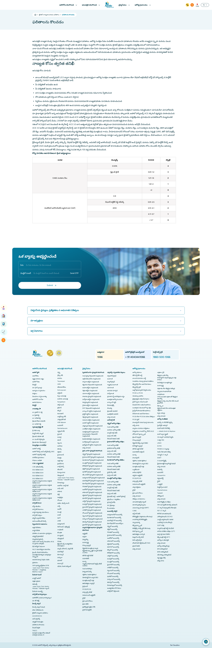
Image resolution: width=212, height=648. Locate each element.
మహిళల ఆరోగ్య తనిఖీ (113, 430)
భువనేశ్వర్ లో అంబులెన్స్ (114, 520)
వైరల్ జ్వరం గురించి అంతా (140, 402)
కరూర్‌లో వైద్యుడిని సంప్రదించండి (91, 498)
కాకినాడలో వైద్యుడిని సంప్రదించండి (92, 492)
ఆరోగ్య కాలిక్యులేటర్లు (163, 546)
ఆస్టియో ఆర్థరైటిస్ (137, 475)
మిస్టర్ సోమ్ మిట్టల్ (37, 433)
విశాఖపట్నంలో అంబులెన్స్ (114, 585)
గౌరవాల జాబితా (37, 460)
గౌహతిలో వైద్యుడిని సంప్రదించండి (91, 486)
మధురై (59, 437)
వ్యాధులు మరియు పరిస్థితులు (141, 428)
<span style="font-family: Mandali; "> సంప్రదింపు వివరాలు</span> (40, 570)
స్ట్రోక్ (83, 598)
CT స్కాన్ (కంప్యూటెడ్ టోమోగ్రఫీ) (166, 508)
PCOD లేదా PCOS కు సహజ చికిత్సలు (143, 416)
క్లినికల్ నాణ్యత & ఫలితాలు (40, 613)
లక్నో (58, 506)
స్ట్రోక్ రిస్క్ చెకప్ (111, 472)
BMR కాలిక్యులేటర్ (162, 552)
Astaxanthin (161, 475)
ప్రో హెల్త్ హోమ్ (111, 502)
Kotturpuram (61, 390)
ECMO (159, 446)
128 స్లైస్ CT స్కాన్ (162, 455)
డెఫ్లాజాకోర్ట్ (160, 478)
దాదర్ (59, 515)
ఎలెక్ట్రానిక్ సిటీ (61, 419)
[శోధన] (192, 5)
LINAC (159, 443)
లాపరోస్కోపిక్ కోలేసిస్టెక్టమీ (139, 519)
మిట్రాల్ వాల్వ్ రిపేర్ (138, 537)
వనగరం (59, 378)
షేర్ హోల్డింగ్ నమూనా (38, 546)
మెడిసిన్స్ (159, 469)
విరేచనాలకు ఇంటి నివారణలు (140, 413)
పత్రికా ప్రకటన (36, 581)
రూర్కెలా (59, 557)
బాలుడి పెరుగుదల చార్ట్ (139, 378)
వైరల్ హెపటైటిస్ (87, 610)
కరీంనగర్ (59, 469)
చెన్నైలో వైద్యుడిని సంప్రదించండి (91, 454)
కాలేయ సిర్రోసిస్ (136, 472)
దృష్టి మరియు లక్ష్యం (38, 379)
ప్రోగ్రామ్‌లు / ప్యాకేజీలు (113, 499)
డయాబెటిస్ (85, 558)
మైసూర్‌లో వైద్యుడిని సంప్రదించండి (92, 507)
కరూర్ (59, 440)
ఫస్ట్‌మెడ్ (59, 393)
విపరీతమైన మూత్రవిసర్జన (164, 382)
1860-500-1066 (161, 357)
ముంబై (59, 512)
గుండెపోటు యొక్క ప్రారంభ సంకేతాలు (143, 381)
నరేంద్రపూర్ (60, 538)
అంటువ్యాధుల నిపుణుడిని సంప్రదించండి (90, 435)
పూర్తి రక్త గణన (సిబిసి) (163, 534)
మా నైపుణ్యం (111, 505)
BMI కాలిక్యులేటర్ (162, 549)
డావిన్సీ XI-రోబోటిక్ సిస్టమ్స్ (165, 422)
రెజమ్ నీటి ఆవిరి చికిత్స (164, 452)
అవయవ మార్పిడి (112, 390)
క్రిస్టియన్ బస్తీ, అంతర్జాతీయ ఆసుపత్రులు (65, 545)
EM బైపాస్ (60, 535)
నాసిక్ (59, 521)
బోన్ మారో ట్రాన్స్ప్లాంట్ (139, 434)
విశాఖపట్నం (60, 482)
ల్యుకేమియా (135, 469)
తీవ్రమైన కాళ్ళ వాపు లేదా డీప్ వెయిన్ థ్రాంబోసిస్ (168, 402)
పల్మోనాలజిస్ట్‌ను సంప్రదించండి (90, 399)
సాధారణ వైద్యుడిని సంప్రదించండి (91, 396)
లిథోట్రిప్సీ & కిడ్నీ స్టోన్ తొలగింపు (141, 528)
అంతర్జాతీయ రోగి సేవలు (114, 588)
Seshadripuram (62, 428)
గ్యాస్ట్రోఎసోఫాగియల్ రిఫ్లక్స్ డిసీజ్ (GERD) (92, 565)
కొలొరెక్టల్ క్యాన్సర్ (137, 446)
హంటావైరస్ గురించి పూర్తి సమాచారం (142, 422)
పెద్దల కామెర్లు (161, 413)
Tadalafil (160, 493)
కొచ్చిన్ (59, 411)
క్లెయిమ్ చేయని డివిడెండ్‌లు (40, 552)
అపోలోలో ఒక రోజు (37, 399)
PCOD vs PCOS (137, 393)
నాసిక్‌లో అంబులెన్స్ (112, 567)
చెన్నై (58, 372)
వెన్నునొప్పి (85, 539)
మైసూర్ (59, 434)
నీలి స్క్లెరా (160, 406)
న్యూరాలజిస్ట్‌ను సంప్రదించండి (90, 382)
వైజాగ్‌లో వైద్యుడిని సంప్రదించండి (91, 525)
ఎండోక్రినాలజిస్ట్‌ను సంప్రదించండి (91, 429)
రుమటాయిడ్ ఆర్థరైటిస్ (88, 595)
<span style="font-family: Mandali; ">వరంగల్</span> (66, 479)
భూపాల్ (59, 560)
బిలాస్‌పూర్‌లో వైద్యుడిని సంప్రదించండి (93, 483)
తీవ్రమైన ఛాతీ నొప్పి (162, 375)
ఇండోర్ (59, 509)
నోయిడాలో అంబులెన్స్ (113, 573)
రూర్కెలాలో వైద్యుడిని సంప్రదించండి (92, 519)
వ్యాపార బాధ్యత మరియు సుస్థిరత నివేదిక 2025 (42, 495)
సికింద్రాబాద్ (60, 475)
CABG (134, 511)
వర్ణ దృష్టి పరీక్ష (161, 558)
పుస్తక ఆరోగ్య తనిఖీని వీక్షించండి (3, 324)
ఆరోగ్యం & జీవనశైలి (163, 540)
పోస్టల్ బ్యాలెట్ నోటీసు (38, 518)
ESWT (159, 458)
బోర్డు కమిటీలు (36, 506)
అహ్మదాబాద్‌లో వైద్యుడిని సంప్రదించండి (93, 478)
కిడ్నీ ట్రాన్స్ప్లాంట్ (137, 525)
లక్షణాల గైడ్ (160, 372)
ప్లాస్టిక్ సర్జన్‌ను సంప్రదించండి (90, 414)
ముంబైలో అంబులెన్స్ (113, 562)
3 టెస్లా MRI (160, 440)
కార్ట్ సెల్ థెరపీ (136, 514)
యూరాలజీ (110, 387)
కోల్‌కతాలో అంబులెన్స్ (113, 553)
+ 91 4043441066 (135, 357)
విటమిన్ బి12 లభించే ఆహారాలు (141, 405)
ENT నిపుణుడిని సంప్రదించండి (91, 408)
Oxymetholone (162, 490)
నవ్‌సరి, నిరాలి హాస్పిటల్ (64, 566)
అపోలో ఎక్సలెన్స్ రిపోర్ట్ (39, 454)
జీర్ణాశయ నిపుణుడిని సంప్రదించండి (92, 385)
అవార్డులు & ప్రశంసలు (38, 390)
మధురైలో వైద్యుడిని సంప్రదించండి (91, 504)
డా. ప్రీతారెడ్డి (35, 415)
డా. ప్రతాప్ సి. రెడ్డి (37, 412)
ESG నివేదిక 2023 (37, 475)
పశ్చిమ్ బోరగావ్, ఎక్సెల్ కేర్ (65, 549)
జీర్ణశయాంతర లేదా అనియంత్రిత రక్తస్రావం (166, 409)
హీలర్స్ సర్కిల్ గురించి (38, 607)
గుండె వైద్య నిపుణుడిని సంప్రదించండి (92, 376)
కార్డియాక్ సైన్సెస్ (111, 376)
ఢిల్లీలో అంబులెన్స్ (112, 529)
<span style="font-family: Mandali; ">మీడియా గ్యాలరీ (40, 587)
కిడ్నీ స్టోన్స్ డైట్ (136, 387)
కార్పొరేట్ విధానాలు (37, 509)
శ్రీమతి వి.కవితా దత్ (38, 436)
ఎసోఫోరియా (161, 394)
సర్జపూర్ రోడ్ (61, 431)
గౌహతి (59, 541)
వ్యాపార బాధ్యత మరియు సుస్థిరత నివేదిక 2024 (42, 490)
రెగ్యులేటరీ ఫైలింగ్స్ (37, 539)
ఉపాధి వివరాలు (37, 402)
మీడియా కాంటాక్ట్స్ (37, 591)
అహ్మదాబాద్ (61, 524)
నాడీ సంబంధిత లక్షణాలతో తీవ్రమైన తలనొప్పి (167, 398)
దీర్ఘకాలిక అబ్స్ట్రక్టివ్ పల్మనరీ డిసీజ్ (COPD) (92, 551)
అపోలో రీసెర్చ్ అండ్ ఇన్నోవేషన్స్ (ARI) (43, 451)
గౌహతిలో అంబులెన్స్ (113, 532)
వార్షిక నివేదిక (36, 530)
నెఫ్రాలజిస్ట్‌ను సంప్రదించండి (89, 390)
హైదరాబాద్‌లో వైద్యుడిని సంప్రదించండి (93, 457)
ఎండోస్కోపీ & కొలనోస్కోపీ (164, 522)
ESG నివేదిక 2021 (37, 478)
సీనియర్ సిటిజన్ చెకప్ (113, 439)
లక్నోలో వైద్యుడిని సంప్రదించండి (91, 501)
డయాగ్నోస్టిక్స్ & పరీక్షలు (164, 502)
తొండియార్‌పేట (61, 387)
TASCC (34, 630)
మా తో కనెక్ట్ (35, 601)
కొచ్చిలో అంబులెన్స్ (112, 550)
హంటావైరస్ (135, 458)
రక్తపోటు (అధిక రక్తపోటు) (89, 574)
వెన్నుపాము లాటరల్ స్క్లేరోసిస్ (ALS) (143, 431)
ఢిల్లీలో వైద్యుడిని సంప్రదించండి (91, 469)
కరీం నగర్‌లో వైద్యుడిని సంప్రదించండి (92, 475)
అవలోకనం (35, 376)
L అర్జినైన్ (159, 484)
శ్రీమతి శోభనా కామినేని (38, 421)
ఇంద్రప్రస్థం (60, 497)
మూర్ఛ (84, 561)
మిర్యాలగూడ (61, 472)
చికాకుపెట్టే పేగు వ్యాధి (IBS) (90, 577)
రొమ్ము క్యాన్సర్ (86, 545)
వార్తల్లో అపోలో (36, 578)
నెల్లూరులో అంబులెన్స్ (113, 570)
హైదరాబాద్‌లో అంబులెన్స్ (114, 535)
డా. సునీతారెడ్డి (36, 418)
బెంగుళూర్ (60, 413)
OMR (59, 384)
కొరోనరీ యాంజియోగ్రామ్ (164, 514)
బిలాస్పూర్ (60, 554)
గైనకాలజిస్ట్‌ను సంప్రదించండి (90, 405)
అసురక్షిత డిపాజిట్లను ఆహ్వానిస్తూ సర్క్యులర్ (41, 556)
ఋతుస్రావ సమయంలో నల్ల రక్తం (141, 408)
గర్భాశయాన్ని (136, 522)
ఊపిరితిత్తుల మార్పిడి (138, 534)
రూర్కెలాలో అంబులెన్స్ (113, 579)
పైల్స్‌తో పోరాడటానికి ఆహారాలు (141, 411)
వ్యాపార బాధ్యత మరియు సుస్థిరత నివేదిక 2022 (42, 486)
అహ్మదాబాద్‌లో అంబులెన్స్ (114, 514)
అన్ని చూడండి (86, 448)
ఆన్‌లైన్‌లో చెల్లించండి (113, 591)
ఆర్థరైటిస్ (84, 533)
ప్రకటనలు (35, 562)
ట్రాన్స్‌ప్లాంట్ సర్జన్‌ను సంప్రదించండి (91, 445)
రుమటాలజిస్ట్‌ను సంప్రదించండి (90, 420)
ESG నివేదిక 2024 (37, 473)
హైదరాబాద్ (60, 455)
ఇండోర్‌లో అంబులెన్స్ (113, 538)
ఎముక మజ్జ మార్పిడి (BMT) (140, 508)
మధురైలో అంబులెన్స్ (113, 559)
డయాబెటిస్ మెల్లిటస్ (138, 452)
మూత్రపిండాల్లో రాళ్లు (88, 580)
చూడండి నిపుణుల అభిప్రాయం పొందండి (3, 332)
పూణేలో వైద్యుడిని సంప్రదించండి (91, 472)
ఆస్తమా (84, 536)
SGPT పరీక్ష (160, 525)
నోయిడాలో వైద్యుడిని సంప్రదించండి (92, 513)
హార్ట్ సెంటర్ (60, 405)
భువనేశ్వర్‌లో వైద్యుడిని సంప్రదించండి (93, 481)
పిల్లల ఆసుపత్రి (61, 396)
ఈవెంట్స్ (34, 584)
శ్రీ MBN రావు (36, 430)
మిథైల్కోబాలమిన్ (162, 487)
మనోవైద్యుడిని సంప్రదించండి (90, 442)
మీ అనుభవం (111, 508)
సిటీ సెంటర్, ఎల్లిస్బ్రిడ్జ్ (63, 527)
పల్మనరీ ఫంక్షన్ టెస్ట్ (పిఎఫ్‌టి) (165, 528)
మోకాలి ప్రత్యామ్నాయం (139, 505)
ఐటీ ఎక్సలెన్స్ (36, 619)
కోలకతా (59, 533)
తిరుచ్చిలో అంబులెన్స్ (113, 582)
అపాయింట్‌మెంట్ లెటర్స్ (39, 521)
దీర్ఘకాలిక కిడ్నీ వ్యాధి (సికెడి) (140, 443)
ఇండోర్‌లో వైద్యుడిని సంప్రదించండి (91, 489)
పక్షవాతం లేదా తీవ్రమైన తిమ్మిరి (166, 388)
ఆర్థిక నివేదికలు (36, 527)
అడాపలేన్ (160, 472)
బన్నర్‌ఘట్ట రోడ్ (61, 416)
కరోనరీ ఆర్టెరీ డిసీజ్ (87, 555)
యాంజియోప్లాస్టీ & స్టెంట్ (139, 502)
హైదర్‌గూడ (60, 463)
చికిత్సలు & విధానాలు (138, 499)
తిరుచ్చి (59, 449)
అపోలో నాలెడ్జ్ (36, 449)
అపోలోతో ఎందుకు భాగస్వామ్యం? (42, 598)
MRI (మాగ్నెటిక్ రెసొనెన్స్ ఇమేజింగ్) (167, 505)
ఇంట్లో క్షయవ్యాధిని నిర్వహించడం (141, 390)
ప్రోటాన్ (59, 408)
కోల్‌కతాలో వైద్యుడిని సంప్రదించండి (92, 466)
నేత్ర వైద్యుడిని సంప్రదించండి (90, 417)
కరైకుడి (59, 452)
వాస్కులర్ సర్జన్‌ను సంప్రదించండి (91, 411)
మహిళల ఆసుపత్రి (62, 399)
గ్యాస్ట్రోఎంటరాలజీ (112, 385)
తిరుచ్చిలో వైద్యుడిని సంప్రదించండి (92, 522)
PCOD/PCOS (86, 589)
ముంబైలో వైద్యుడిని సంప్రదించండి (91, 463)
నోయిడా (59, 500)
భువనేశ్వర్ (60, 552)
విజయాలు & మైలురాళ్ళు (39, 396)
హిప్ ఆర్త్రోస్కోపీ (137, 540)
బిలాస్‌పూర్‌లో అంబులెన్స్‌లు (115, 523)
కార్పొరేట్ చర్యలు (37, 515)
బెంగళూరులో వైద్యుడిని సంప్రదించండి (93, 460)
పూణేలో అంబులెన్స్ (112, 576)
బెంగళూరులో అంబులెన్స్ (114, 517)
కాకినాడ (59, 491)
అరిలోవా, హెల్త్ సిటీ (62, 485)
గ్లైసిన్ (158, 481)
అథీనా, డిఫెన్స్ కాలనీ (63, 503)
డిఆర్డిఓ (59, 458)
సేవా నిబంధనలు (175, 645)
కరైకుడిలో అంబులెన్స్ (113, 544)
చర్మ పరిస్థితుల (136, 487)
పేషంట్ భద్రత (36, 628)
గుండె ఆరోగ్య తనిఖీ (112, 427)
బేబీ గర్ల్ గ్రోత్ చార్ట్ (137, 375)
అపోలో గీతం (36, 382)
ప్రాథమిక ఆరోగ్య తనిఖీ (113, 448)
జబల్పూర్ (60, 563)
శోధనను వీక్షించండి (3, 340)
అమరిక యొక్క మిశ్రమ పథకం (40, 559)
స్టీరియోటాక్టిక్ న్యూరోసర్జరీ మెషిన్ (166, 463)
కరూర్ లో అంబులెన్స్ (113, 547)
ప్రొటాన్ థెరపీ (136, 546)
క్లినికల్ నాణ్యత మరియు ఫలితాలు (49, 15)
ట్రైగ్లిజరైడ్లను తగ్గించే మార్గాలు (140, 399)
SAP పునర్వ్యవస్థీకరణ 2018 (40, 565)
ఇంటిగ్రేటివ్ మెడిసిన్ (112, 414)
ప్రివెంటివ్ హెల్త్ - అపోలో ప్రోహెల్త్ (116, 496)
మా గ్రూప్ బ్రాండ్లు (37, 387)
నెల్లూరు (59, 443)
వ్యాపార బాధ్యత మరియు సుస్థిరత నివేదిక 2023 (42, 482)
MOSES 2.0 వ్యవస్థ (163, 449)
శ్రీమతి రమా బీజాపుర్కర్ (39, 442)
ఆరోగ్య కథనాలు (137, 372)
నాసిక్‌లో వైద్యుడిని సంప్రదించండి (91, 510)
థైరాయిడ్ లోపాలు (87, 601)
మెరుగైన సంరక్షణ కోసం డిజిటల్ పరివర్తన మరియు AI (41, 634)
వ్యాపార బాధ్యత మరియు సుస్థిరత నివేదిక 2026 (42, 499)
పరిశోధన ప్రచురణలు (38, 457)
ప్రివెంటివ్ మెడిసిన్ (112, 411)
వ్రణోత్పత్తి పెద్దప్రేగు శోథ (88, 607)
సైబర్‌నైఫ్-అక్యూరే (162, 425)
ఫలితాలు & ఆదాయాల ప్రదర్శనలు (42, 533)
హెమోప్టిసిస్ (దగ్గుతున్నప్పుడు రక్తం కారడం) (166, 379)
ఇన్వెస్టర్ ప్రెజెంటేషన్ (37, 536)
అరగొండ (59, 446)
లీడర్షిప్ (34, 385)
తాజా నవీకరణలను (37, 610)
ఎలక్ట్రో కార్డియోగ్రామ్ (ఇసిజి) (165, 519)
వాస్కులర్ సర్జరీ (111, 402)
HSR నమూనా (61, 422)
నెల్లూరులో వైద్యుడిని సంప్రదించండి (92, 516)
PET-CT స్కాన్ (161, 511)
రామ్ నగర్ (60, 488)
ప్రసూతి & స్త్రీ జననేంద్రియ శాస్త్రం (116, 396)
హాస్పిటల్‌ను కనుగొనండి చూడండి (3, 315)
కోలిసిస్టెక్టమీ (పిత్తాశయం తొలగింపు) (142, 516)
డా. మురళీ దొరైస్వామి (38, 439)
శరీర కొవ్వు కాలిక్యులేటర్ (164, 555)
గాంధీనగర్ (60, 530)
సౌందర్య (109, 408)
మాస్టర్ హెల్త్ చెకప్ (112, 433)
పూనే (58, 518)
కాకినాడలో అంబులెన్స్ (113, 541)
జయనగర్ (60, 425)
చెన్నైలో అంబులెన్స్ (112, 526)
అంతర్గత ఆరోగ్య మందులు (114, 399)
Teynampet (61, 381)
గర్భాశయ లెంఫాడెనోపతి (164, 391)
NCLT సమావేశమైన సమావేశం (41, 549)
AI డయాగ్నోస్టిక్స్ (161, 461)
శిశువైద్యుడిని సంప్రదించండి (90, 402)
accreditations (37, 616)
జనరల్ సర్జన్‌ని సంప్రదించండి (90, 423)
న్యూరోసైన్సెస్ (111, 382)
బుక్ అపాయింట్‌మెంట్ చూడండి (3, 307)
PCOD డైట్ (135, 419)
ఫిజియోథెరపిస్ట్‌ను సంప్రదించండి (91, 439)
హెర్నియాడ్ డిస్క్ (87, 571)
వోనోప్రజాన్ (160, 496)
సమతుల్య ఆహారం (137, 396)
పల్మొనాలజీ (110, 393)
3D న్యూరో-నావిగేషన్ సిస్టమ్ (165, 437)
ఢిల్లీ (58, 494)
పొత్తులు (34, 393)
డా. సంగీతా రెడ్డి (36, 424)
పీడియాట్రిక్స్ (110, 405)
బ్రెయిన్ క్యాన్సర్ (136, 437)
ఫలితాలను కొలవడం (38, 625)
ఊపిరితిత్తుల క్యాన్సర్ (88, 583)
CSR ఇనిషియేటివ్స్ (37, 467)
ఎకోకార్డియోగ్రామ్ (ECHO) (164, 516)
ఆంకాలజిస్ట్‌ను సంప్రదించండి (90, 387)
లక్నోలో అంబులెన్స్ (112, 556)
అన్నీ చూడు (135, 425)
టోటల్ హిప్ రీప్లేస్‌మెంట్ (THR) (141, 543)
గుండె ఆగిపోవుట (87, 569)
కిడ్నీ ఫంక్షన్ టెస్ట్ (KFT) (163, 537)
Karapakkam (61, 402)
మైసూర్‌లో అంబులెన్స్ (113, 564)
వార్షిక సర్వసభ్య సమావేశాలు (40, 512)
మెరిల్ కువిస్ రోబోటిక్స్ (163, 428)
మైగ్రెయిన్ (85, 586)
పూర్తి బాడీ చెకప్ (111, 436)
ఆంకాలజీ (110, 379)
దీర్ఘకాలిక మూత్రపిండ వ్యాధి (90, 548)
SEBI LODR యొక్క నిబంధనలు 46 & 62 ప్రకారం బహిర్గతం (43, 542)
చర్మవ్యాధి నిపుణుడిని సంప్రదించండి (92, 426)
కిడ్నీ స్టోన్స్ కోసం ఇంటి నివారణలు (141, 384)
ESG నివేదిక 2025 (37, 470)
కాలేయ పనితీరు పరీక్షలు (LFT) (166, 531)
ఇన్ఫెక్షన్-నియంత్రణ (37, 622)
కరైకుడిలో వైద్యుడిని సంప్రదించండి (91, 495)
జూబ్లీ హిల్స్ (60, 466)
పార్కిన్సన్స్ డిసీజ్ (87, 592)
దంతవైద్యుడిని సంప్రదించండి (90, 432)
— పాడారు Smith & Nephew (166, 431)
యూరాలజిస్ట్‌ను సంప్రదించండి (90, 393)
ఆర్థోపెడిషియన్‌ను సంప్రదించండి (91, 379)
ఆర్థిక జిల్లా (60, 461)
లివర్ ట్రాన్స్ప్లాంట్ (137, 531)
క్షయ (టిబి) (85, 604)
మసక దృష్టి (85, 542)
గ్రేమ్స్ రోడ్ (60, 375)
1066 (197, 6)
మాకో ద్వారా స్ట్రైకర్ (162, 434)
